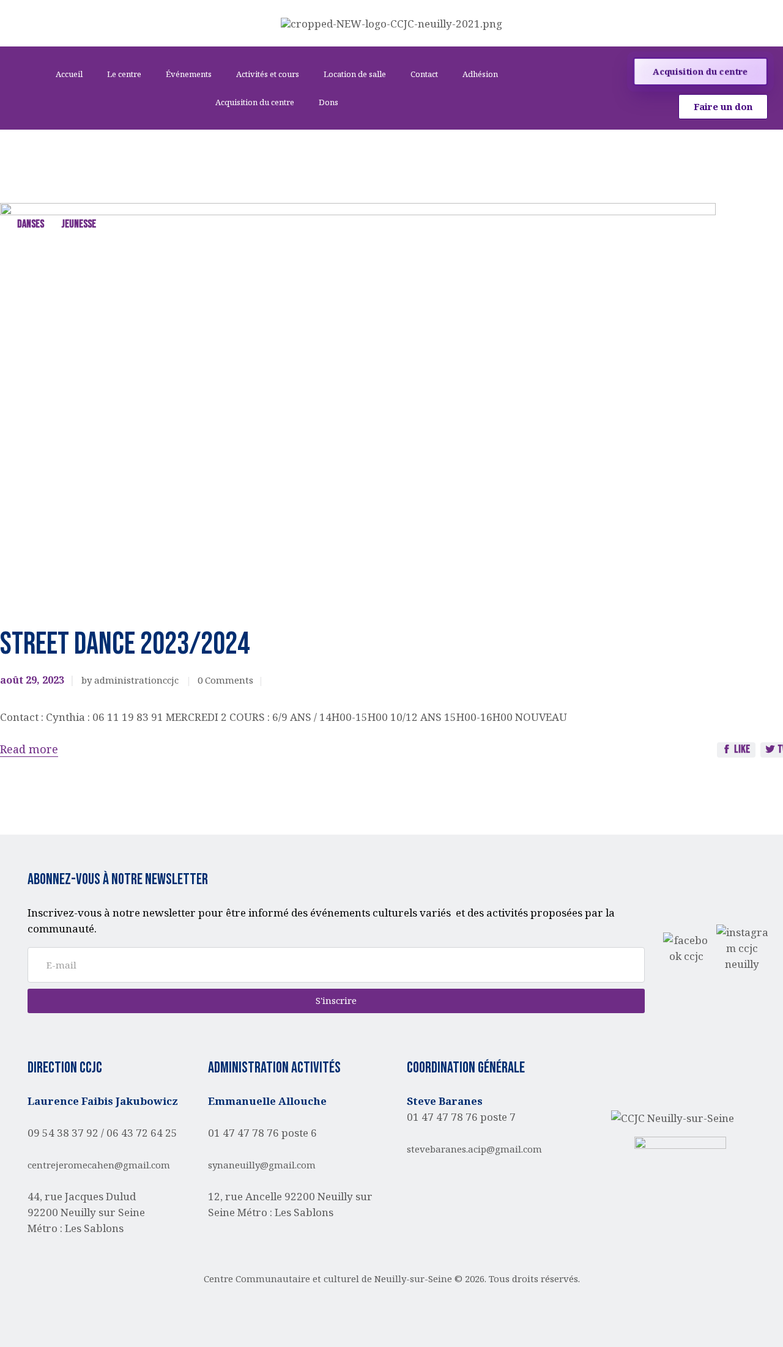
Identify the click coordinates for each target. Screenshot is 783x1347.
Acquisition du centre (254, 102)
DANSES (30, 224)
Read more (29, 749)
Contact (424, 73)
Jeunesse (78, 224)
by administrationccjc (131, 680)
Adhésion (480, 73)
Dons (328, 102)
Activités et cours (267, 73)
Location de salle (355, 73)
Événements (189, 73)
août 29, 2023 (32, 680)
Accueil (69, 73)
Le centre (124, 73)
